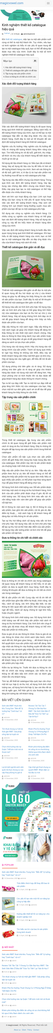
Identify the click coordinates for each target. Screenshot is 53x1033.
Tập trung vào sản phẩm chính (18, 73)
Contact (36, 1029)
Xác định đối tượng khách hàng (18, 67)
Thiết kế (7, 33)
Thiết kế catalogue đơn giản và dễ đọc (21, 70)
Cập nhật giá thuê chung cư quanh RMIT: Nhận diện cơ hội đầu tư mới (39, 770)
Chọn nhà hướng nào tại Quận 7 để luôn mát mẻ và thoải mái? (12, 749)
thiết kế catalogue (14, 39)
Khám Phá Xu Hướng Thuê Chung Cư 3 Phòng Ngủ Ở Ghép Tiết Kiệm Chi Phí (39, 731)
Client (24, 1029)
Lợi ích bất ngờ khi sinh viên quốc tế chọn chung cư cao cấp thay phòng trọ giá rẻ (13, 770)
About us (17, 1029)
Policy (29, 1029)
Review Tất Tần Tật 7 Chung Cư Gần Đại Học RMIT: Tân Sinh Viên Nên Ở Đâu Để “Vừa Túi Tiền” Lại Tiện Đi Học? (39, 711)
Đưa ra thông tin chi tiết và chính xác (20, 76)
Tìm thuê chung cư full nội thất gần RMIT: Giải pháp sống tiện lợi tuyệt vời (12, 731)
